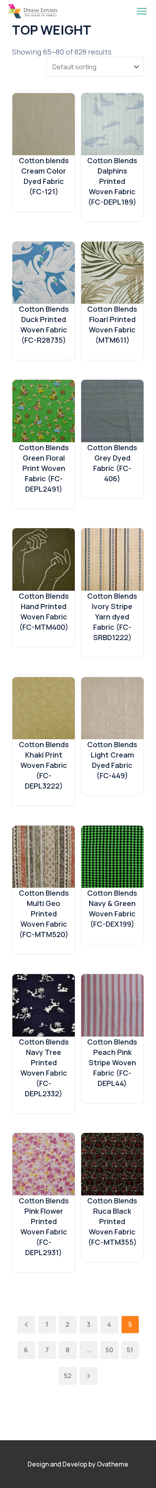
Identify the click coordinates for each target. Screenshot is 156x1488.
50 (109, 1349)
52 (68, 1375)
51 (130, 1349)
